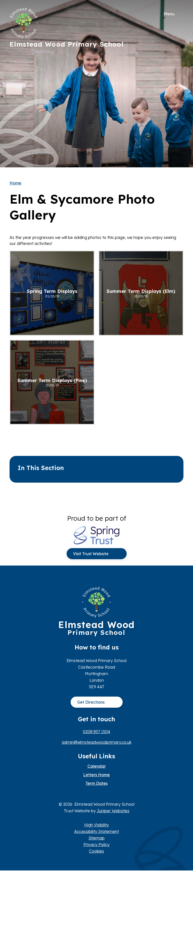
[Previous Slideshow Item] (177, 83)
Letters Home (96, 774)
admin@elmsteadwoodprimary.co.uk (96, 742)
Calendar (96, 766)
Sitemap (96, 837)
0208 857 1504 (96, 731)
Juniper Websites (113, 810)
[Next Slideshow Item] (177, 68)
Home (15, 182)
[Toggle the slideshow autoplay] (177, 99)
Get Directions (91, 702)
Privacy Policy (96, 844)
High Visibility (96, 824)
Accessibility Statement (96, 831)
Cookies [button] (96, 851)
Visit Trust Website (91, 553)
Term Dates (96, 783)
